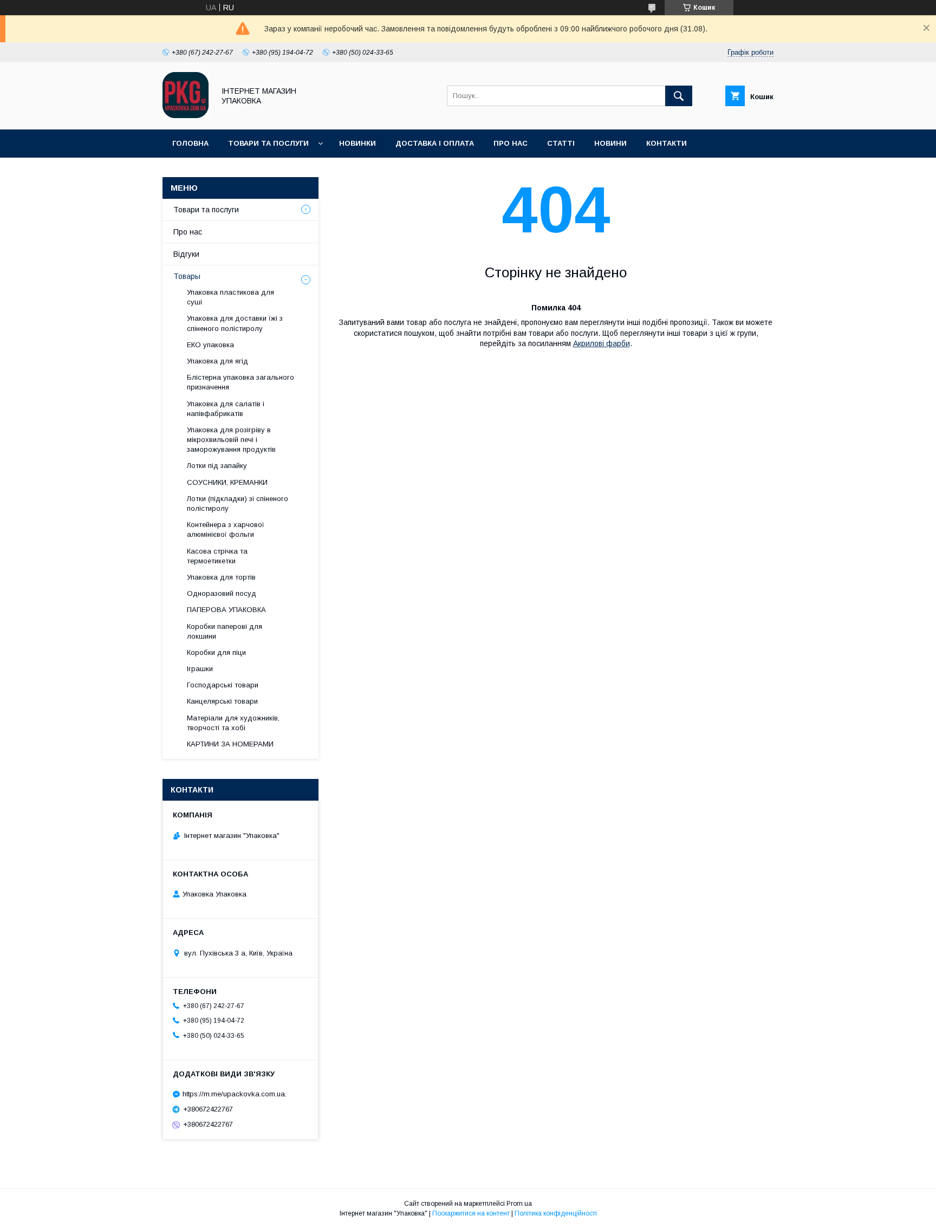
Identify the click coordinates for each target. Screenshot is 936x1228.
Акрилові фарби (601, 343)
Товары (186, 276)
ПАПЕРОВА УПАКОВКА (226, 610)
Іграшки (200, 669)
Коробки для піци (216, 652)
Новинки (357, 143)
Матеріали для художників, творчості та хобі (233, 723)
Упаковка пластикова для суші (230, 297)
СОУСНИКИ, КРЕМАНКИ (227, 482)
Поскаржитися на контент (471, 1213)
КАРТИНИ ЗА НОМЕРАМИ (230, 744)
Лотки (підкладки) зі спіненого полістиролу (237, 503)
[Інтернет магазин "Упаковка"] (185, 115)
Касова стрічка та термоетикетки (217, 556)
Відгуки (186, 254)
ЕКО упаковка (210, 345)
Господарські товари (222, 685)
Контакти (666, 143)
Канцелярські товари (222, 701)
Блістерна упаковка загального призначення (240, 382)
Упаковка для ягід (217, 361)
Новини (610, 143)
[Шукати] (678, 96)
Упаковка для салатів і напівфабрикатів (225, 409)
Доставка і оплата (434, 143)
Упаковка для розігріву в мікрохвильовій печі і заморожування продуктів (231, 439)
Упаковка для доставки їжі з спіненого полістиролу (235, 323)
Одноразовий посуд (221, 593)
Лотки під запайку (217, 466)
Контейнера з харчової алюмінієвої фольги (225, 529)
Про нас (510, 143)
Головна (190, 143)
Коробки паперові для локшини (224, 631)
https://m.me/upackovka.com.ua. (235, 1094)
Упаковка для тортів (221, 577)
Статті (561, 143)
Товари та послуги (268, 143)
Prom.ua (519, 1203)
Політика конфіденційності (556, 1213)
